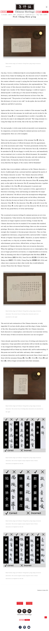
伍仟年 (25, 8)
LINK (46, 617)
